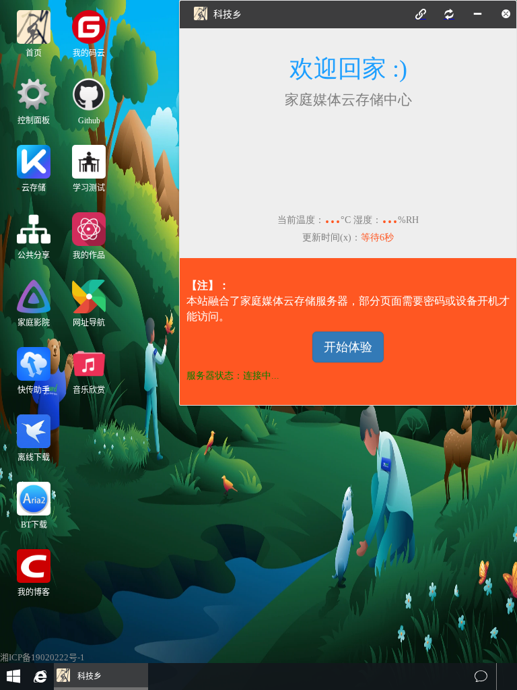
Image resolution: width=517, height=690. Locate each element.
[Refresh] (449, 14)
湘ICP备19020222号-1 (42, 657)
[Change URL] (421, 14)
